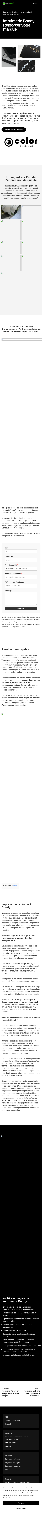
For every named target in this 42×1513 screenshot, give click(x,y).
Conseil (8, 1424)
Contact (8, 1446)
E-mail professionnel (13, 573)
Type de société (11, 565)
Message (8, 591)
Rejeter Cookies (21, 1508)
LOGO (7, 1469)
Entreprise (9, 556)
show (15, 885)
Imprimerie (15, 12)
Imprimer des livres (12, 1459)
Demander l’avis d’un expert (13, 129)
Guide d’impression (12, 1420)
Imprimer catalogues (12, 1463)
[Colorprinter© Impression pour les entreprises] (9, 3)
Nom (7, 548)
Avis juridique (10, 1443)
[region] (21, 1498)
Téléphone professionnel (14, 582)
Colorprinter (7, 12)
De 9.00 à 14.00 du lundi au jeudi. (18, 1482)
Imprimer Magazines (12, 1466)
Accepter (21, 1503)
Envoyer (21, 608)
